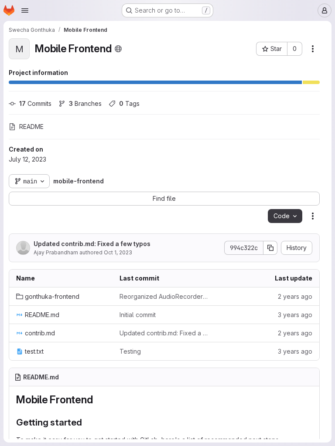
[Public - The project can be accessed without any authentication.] (118, 48)
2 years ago (295, 296)
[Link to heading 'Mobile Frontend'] (98, 399)
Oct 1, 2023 (118, 252)
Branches (85, 103)
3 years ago (295, 314)
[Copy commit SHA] (270, 248)
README (31, 126)
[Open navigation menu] (25, 10)
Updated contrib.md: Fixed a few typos (92, 243)
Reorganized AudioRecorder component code (164, 296)
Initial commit (138, 314)
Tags (129, 103)
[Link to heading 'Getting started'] (87, 422)
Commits (35, 103)
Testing (130, 351)
